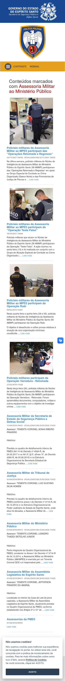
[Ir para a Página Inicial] (32, 41)
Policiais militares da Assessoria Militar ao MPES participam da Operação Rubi (28, 303)
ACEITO (32, 672)
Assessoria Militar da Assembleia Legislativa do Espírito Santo (28, 573)
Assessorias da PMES (21, 619)
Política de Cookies (36, 659)
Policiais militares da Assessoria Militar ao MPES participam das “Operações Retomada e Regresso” (30, 151)
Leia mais (34, 179)
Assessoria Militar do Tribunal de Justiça (28, 474)
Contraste (19, 66)
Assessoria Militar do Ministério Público (27, 524)
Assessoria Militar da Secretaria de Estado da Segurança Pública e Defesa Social (29, 419)
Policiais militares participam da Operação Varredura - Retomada (27, 379)
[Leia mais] (31, 121)
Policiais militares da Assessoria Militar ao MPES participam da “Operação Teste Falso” (28, 227)
